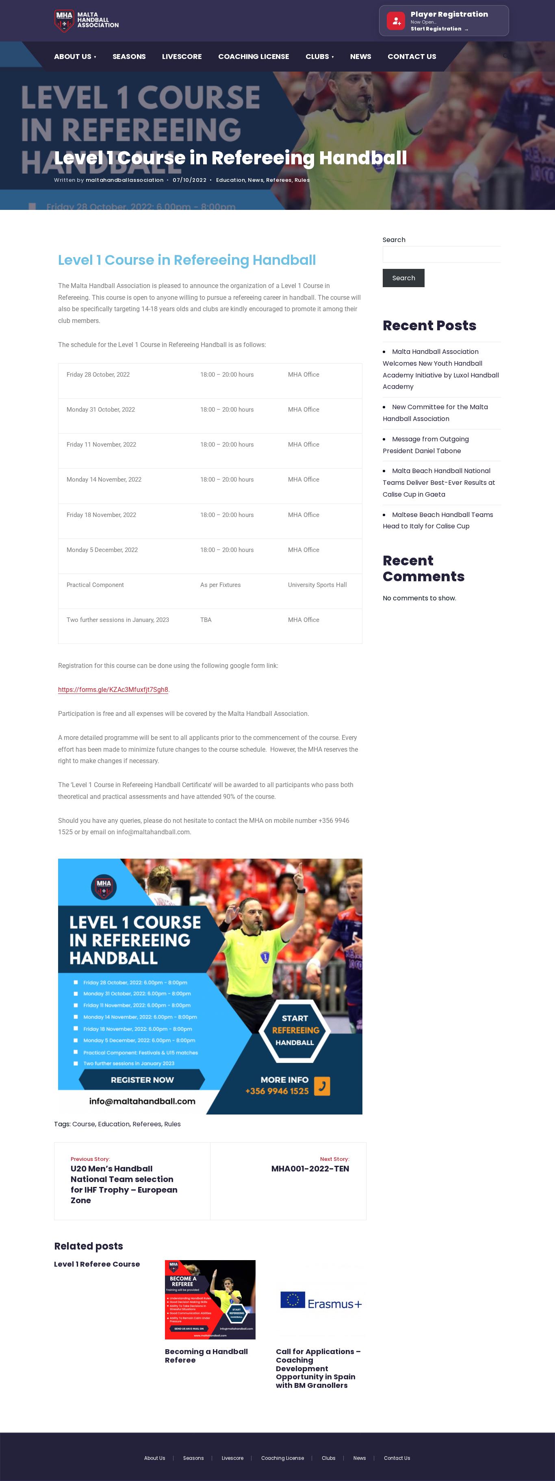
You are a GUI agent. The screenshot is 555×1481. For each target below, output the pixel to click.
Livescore (182, 56)
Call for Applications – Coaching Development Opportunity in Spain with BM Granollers (318, 1368)
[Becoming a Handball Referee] (210, 1299)
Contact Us (412, 56)
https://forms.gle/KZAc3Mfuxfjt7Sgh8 (113, 690)
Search (394, 239)
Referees (278, 180)
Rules (302, 180)
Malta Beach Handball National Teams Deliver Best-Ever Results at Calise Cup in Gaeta (439, 482)
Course (83, 1124)
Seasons (129, 56)
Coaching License (253, 56)
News (360, 56)
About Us (72, 56)
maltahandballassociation (124, 180)
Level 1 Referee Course (97, 1264)
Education (230, 180)
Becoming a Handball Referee (206, 1355)
